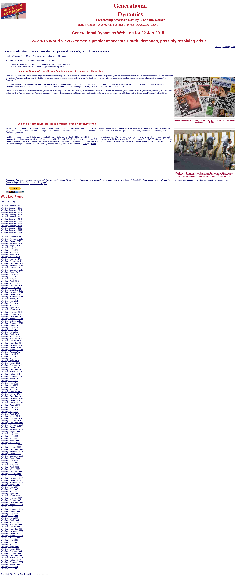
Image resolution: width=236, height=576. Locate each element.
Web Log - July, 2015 (9, 274)
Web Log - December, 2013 (12, 316)
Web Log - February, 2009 (11, 445)
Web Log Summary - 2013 (11, 212)
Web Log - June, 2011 (9, 383)
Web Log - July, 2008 (9, 460)
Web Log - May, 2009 (9, 438)
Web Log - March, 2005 (10, 549)
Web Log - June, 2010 (9, 409)
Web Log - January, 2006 (11, 527)
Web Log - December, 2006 (12, 502)
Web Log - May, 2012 (9, 358)
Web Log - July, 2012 (9, 354)
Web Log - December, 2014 (12, 290)
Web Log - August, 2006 (10, 511)
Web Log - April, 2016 (10, 254)
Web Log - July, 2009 (9, 434)
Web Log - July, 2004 (9, 567)
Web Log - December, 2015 (12, 263)
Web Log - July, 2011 (9, 381)
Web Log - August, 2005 (10, 538)
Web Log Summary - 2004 (11, 232)
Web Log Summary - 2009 (11, 221)
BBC (165, 93)
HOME (81, 25)
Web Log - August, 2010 (10, 405)
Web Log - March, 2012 (10, 363)
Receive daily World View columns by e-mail (26, 182)
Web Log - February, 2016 (11, 259)
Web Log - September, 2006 (12, 509)
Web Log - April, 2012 (10, 361)
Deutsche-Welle (153, 93)
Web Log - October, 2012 (11, 347)
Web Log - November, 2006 (12, 505)
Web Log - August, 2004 (10, 564)
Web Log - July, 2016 (9, 248)
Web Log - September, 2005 (12, 536)
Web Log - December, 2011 (11, 370)
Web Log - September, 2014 (12, 296)
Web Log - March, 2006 (10, 522)
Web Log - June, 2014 (9, 303)
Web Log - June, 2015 (9, 277)
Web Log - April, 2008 (10, 467)
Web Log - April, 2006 (10, 520)
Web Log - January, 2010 (11, 420)
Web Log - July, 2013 (9, 327)
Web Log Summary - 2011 (11, 217)
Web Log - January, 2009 (11, 447)
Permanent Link (221, 180)
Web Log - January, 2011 (11, 394)
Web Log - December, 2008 (12, 449)
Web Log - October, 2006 (11, 507)
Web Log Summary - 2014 (11, 210)
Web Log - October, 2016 (11, 241)
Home (38, 574)
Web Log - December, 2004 (12, 555)
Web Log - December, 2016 (12, 237)
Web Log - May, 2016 (9, 252)
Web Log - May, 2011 (9, 385)
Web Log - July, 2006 (9, 513)
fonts (47, 574)
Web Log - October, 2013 (11, 321)
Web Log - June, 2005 (9, 542)
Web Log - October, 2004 (11, 560)
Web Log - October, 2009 (11, 427)
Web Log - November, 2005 (12, 531)
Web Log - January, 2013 (11, 341)
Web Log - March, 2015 (10, 283)
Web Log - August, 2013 (10, 325)
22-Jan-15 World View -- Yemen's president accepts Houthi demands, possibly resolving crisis (55, 51)
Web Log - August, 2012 (10, 352)
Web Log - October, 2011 (11, 374)
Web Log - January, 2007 (11, 500)
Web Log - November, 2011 (12, 372)
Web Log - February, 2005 (11, 551)
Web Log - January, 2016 (11, 261)
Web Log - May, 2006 (9, 518)
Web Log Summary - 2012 (11, 215)
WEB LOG (91, 25)
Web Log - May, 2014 (9, 305)
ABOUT (154, 25)
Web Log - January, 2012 (11, 367)
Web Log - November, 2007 (12, 478)
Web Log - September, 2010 (12, 403)
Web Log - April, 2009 (10, 440)
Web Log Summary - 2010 (11, 219)
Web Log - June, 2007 (9, 489)
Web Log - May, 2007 (9, 491)
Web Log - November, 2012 (12, 345)
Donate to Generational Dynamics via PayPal (26, 184)
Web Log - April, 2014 (10, 308)
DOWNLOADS (142, 25)
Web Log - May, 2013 (9, 332)
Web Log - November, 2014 (12, 292)
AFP (85, 144)
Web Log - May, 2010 (9, 412)
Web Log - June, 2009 (9, 436)
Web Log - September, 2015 (12, 270)
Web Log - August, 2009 (10, 431)
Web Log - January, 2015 (225, 47)
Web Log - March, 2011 (10, 389)
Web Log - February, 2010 (11, 418)
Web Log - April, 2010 (10, 414)
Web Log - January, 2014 (11, 314)
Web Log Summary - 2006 (11, 228)
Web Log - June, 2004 (9, 569)
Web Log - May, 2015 (9, 279)
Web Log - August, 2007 (10, 485)
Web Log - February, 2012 (11, 365)
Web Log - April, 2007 (10, 493)
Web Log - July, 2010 (9, 407)
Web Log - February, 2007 (11, 498)
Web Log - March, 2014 (10, 310)
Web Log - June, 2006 (9, 516)
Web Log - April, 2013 (10, 334)
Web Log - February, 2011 (11, 392)
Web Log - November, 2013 (12, 319)
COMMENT (120, 25)
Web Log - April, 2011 (10, 387)
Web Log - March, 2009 (10, 443)
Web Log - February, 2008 (11, 471)
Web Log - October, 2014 (11, 294)
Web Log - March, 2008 (10, 469)
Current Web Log (8, 201)
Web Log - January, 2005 (11, 553)
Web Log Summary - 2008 (11, 223)
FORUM (131, 25)
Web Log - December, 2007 (12, 476)
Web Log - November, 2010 (12, 398)
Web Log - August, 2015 (10, 272)
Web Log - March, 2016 (10, 257)
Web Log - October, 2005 (11, 533)
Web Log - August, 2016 (10, 246)
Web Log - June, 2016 (9, 250)
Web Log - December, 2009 (12, 423)
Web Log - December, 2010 (12, 396)
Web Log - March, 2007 (10, 496)
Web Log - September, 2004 (12, 562)
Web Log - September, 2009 (12, 429)
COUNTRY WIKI (105, 25)
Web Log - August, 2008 (10, 458)
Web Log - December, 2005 (12, 529)
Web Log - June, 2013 (9, 330)
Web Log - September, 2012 (12, 350)
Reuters (93, 144)
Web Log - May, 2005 (9, 544)
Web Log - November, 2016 (12, 239)
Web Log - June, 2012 (9, 356)
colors (43, 574)
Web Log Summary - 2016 (11, 206)
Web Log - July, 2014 (9, 301)
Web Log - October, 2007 (11, 480)
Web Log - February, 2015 (11, 285)
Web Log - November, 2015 (12, 265)
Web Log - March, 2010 (10, 416)
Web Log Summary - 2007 (11, 226)
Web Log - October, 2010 (11, 400)
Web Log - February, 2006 (11, 524)
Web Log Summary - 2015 (11, 208)
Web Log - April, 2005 (10, 547)
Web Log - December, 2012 (12, 343)
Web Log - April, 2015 (10, 281)
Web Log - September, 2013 (12, 323)
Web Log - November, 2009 (12, 425)
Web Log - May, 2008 (9, 465)
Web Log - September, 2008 (12, 456)
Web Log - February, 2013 (11, 339)
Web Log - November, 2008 (12, 451)
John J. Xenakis (26, 574)
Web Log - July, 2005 (9, 540)
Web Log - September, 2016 (12, 243)
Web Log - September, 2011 (12, 376)
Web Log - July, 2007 (9, 487)
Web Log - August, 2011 (10, 378)
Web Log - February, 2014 (11, 312)
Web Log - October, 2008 (11, 454)
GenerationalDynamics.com (44, 60)
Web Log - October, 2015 (11, 268)
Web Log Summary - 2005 (11, 230)
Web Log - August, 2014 (10, 299)
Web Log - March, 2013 (10, 336)
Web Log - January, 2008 (11, 474)
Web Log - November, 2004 (12, 558)
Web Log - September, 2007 (12, 482)
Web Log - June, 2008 (9, 462)
